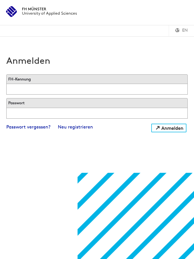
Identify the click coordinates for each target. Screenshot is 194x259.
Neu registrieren (75, 127)
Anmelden (172, 128)
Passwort (16, 102)
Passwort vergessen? (28, 127)
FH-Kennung (19, 79)
